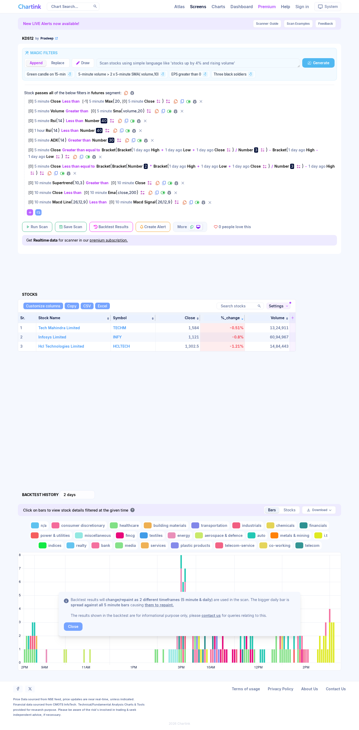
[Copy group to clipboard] (126, 93)
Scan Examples (298, 24)
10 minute (42, 183)
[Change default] (158, 101)
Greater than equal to (81, 150)
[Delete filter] (201, 101)
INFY (117, 337)
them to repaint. (159, 605)
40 (103, 120)
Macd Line (61, 202)
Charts (218, 6)
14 (60, 121)
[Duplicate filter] (182, 101)
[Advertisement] (179, 267)
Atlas (179, 6)
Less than (71, 101)
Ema (112, 192)
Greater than (77, 111)
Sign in (302, 6)
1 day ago (141, 150)
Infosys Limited (52, 337)
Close (55, 101)
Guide (267, 24)
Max (109, 101)
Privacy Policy (280, 689)
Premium (267, 6)
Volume (57, 111)
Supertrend (62, 183)
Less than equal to (78, 166)
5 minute (41, 101)
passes (41, 93)
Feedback (325, 24)
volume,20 (132, 111)
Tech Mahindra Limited (59, 328)
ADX (54, 140)
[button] (73, 318)
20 (117, 101)
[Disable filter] (188, 101)
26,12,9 (79, 202)
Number (92, 120)
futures (97, 93)
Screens (198, 6)
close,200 (127, 193)
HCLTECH (121, 346)
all (51, 93)
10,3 (78, 183)
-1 (85, 101)
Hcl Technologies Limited (61, 346)
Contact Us (336, 689)
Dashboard (241, 6)
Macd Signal (144, 202)
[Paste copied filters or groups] (38, 212)
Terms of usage (246, 689)
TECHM (119, 328)
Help (285, 6)
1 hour (39, 130)
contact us (211, 615)
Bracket (108, 150)
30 (111, 140)
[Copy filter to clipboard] (176, 101)
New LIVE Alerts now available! (51, 23)
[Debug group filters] (132, 93)
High (155, 150)
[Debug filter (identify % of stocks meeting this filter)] (195, 101)
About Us (309, 689)
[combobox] (77, 494)
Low (187, 150)
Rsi (53, 120)
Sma (117, 111)
